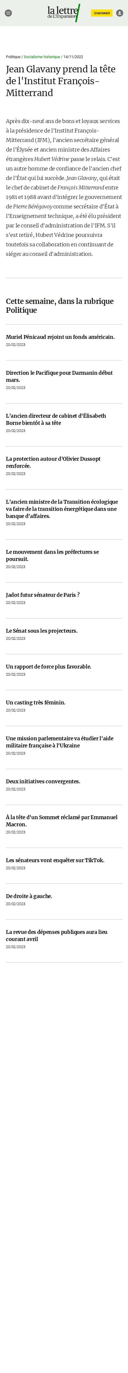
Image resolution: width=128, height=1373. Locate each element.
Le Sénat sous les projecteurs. (42, 631)
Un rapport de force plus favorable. (48, 667)
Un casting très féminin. (35, 702)
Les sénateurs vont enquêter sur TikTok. (55, 860)
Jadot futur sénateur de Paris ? (42, 595)
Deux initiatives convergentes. (43, 781)
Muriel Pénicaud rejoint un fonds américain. (60, 337)
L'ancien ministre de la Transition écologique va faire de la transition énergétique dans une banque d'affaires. (62, 509)
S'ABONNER (102, 13)
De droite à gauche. (29, 896)
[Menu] (8, 13)
